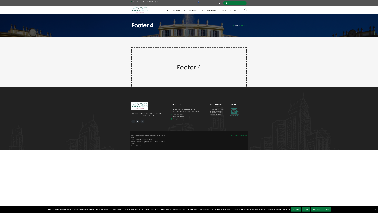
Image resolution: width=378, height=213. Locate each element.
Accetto (296, 209)
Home (236, 25)
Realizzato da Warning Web (238, 135)
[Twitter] (216, 3)
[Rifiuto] (376, 209)
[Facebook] (133, 121)
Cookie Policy (144, 146)
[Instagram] (219, 3)
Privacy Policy (135, 146)
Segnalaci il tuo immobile (236, 3)
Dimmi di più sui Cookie (321, 209)
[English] (198, 2)
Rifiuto (306, 209)
